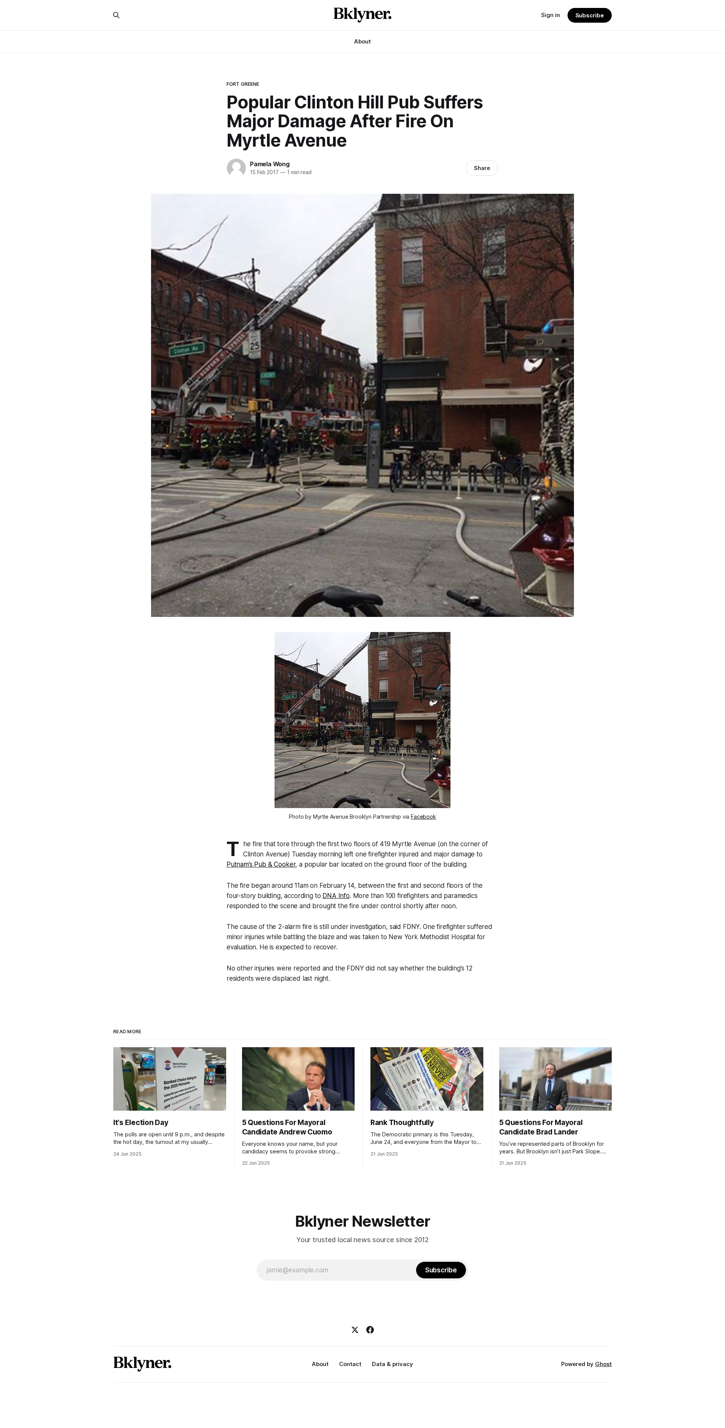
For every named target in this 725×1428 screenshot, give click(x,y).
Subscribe (589, 15)
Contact (350, 1364)
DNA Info (336, 895)
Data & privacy (392, 1364)
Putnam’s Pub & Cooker (261, 864)
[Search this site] (116, 15)
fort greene (243, 84)
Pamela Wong (270, 164)
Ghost (603, 1364)
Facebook (423, 816)
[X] (355, 1330)
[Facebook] (370, 1330)
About (362, 41)
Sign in (550, 15)
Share (482, 168)
